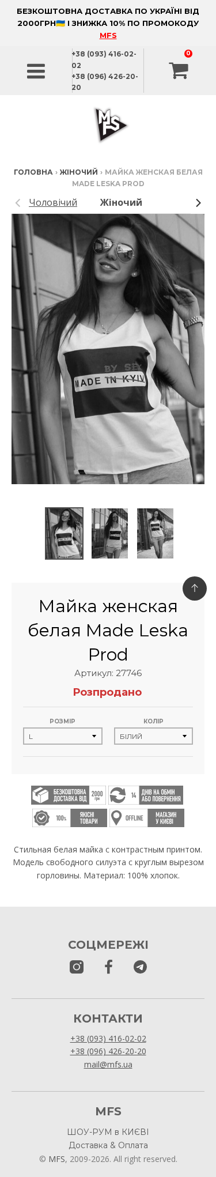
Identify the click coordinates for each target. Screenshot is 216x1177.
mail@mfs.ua (108, 1064)
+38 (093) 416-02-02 (108, 1038)
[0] (179, 71)
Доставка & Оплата (108, 1145)
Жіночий (79, 172)
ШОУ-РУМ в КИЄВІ (108, 1132)
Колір (153, 721)
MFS (108, 35)
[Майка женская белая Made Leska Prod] (64, 533)
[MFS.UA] (140, 967)
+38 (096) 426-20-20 (108, 1051)
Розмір (62, 721)
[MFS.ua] (108, 967)
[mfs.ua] (77, 967)
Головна (33, 172)
